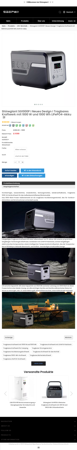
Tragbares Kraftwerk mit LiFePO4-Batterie (55, 345)
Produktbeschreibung (12, 183)
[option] (23, 392)
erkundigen (9, 175)
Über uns (41, 21)
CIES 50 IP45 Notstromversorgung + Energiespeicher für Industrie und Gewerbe (23, 405)
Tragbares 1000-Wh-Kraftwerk (14, 355)
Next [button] (71, 394)
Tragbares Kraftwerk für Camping (15, 348)
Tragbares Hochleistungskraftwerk (16, 352)
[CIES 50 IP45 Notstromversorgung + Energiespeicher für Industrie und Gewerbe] (23, 388)
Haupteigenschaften (11, 187)
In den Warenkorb (34, 170)
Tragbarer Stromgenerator (42, 348)
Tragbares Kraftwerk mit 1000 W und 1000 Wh (19, 345)
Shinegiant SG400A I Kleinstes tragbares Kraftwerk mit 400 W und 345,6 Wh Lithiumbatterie (54, 405)
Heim (8, 21)
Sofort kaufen (10, 170)
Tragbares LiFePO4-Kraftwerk (14, 359)
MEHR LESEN (38, 364)
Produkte (25, 21)
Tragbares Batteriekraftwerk (40, 355)
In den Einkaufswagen (33, 175)
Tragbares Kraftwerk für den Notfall (46, 352)
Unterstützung (58, 21)
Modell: (4, 137)
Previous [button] (5, 394)
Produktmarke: (7, 143)
